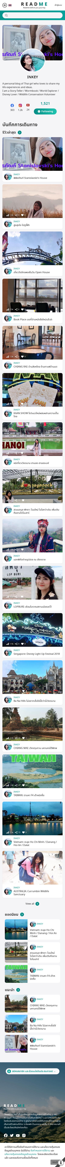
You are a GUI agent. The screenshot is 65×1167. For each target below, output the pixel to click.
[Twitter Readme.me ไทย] (12, 1135)
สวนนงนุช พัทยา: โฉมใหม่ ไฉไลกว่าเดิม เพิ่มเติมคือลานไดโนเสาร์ (36, 511)
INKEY (17, 174)
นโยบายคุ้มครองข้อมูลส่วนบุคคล (21, 1154)
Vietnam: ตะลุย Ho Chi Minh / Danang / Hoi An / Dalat (35, 843)
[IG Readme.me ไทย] (24, 1135)
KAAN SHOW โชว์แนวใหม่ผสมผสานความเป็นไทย (36, 414)
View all (30, 904)
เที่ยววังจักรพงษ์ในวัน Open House (32, 272)
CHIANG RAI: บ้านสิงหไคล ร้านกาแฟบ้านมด (35, 367)
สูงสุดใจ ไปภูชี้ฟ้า (22, 225)
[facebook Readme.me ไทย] (6, 1135)
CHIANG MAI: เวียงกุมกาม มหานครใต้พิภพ (35, 748)
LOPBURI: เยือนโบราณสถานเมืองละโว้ (33, 607)
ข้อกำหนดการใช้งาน (40, 1150)
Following (47, 111)
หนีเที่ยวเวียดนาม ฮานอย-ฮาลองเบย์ (31, 463)
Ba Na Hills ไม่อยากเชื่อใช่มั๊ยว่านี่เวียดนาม (34, 701)
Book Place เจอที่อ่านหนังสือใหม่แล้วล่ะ (33, 319)
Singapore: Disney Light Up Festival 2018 (37, 654)
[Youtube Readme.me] (18, 1135)
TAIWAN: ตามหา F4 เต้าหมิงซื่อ (29, 795)
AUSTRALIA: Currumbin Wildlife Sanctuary (31, 893)
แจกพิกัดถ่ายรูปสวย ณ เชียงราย (30, 559)
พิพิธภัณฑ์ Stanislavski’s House (30, 178)
